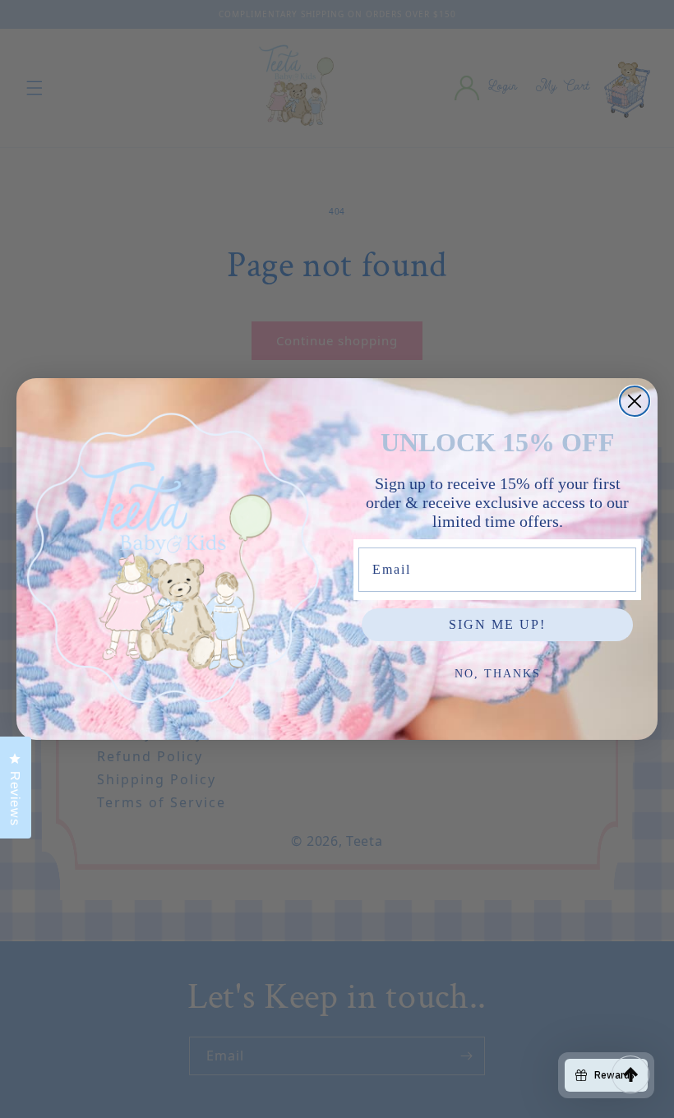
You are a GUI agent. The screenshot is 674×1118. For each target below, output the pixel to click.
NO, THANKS (498, 674)
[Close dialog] (634, 401)
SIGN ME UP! (497, 624)
